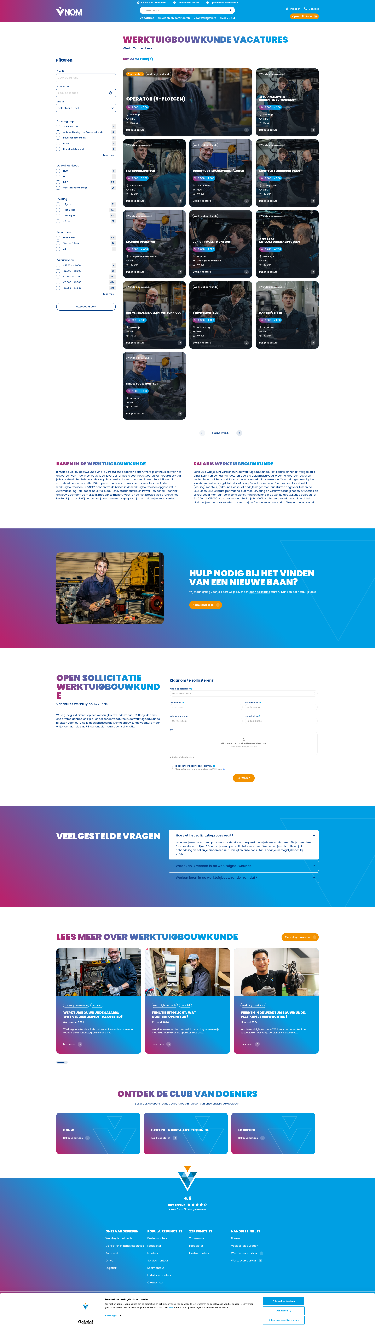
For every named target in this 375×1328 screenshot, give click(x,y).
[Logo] (69, 14)
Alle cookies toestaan (284, 1301)
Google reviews (197, 1209)
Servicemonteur (157, 1260)
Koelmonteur (155, 1268)
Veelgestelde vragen (244, 1246)
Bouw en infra (114, 1253)
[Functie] (86, 78)
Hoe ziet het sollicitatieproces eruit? (204, 835)
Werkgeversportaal (243, 1260)
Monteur (152, 1253)
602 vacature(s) (86, 306)
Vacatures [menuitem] (147, 18)
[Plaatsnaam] (86, 93)
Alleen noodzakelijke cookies (284, 1320)
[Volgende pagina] (239, 433)
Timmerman (197, 1238)
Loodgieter (154, 1246)
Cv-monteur (155, 1282)
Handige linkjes (245, 1231)
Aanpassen (282, 1310)
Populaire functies (164, 1231)
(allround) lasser (230, 487)
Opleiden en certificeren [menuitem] (174, 18)
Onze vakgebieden (121, 1231)
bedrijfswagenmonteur (260, 487)
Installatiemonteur (159, 1275)
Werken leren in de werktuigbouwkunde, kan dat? (216, 877)
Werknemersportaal (244, 1253)
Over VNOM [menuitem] (227, 18)
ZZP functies (200, 1231)
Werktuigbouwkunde (118, 1238)
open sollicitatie (259, 592)
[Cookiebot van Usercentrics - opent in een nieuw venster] (86, 1322)
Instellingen (111, 1315)
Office (109, 1260)
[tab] (60, 1062)
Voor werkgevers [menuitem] (205, 18)
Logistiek (111, 1268)
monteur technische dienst (228, 494)
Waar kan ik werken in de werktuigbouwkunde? (214, 866)
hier (171, 1307)
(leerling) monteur (205, 487)
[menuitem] (187, 10)
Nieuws (235, 1238)
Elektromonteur (157, 1238)
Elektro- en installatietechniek (124, 1246)
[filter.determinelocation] (112, 93)
